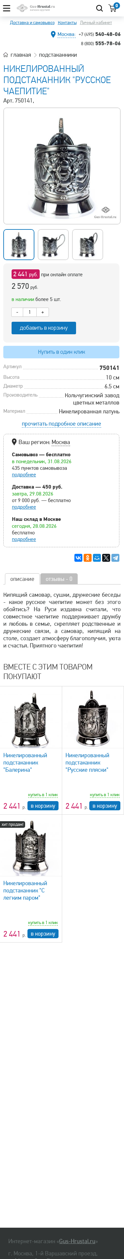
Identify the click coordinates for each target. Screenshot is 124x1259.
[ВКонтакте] (78, 558)
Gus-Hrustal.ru (77, 1241)
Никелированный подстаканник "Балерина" (25, 762)
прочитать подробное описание (61, 423)
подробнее (24, 474)
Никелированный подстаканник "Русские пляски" (87, 762)
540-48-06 (100, 34)
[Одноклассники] (88, 558)
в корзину (43, 805)
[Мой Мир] (97, 558)
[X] (106, 558)
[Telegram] (115, 558)
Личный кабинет (96, 22)
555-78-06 (101, 43)
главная (21, 54)
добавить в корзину (44, 327)
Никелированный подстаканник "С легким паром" (25, 890)
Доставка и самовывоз (32, 22)
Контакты (67, 22)
